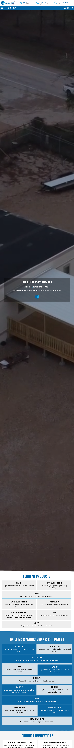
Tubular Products (37, 576)
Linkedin (66, 8)
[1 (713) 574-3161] (37, 3)
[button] (2, 8)
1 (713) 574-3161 (43, 2)
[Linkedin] (72, 8)
